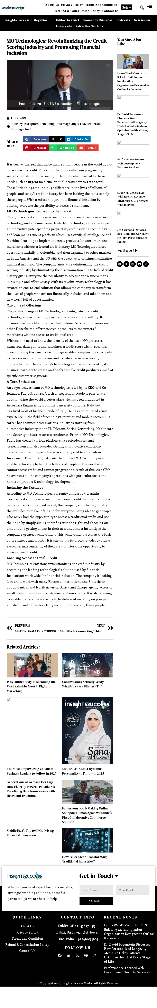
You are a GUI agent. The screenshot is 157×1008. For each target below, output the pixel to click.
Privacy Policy (72, 5)
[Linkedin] (139, 264)
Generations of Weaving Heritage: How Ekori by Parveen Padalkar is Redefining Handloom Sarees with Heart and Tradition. (31, 789)
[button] (149, 7)
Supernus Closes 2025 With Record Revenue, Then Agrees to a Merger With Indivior (132, 199)
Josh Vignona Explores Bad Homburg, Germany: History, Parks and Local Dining (133, 236)
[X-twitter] (126, 264)
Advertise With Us (89, 26)
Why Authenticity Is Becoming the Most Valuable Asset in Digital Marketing (31, 686)
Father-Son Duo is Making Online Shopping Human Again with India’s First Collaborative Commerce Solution (87, 815)
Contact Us (110, 11)
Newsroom (142, 20)
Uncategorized (21, 129)
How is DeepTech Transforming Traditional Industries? (84, 859)
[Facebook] (120, 264)
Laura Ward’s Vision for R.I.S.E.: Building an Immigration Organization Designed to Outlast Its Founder (129, 931)
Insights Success (17, 20)
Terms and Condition (101, 5)
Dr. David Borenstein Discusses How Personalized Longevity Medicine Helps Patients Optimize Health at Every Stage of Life (133, 124)
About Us (52, 5)
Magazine (41, 20)
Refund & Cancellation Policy (77, 11)
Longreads (64, 26)
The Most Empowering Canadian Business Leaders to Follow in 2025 (32, 770)
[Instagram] (146, 264)
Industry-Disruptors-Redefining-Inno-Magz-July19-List (48, 124)
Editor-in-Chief (67, 20)
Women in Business (97, 20)
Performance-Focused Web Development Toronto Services (131, 163)
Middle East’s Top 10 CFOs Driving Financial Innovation (30, 832)
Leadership (94, 124)
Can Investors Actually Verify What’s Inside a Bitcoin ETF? (83, 683)
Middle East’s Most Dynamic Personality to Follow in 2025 (83, 770)
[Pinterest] (133, 264)
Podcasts (123, 20)
